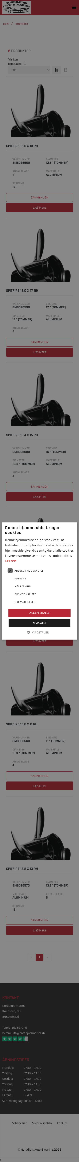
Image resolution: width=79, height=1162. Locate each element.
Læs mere (10, 561)
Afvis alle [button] (39, 623)
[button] (39, 632)
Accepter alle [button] (39, 613)
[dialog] (39, 581)
